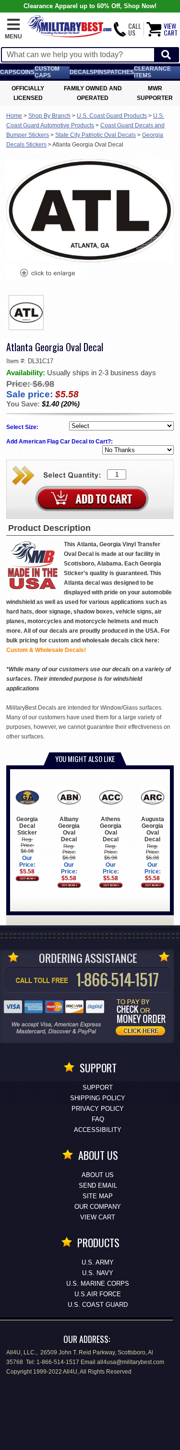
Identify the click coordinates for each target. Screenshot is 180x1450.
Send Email (98, 1185)
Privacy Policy (98, 1108)
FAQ (98, 1119)
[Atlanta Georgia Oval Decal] (47, 274)
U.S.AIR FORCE (97, 1294)
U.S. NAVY (97, 1273)
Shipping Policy (97, 1098)
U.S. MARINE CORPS (97, 1283)
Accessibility (97, 1129)
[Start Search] (166, 55)
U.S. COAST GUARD (98, 1304)
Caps (8, 72)
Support (98, 1087)
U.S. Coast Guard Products (112, 115)
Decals (82, 72)
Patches (120, 72)
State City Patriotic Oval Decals (95, 135)
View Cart (97, 1217)
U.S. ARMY (98, 1262)
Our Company (97, 1206)
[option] (26, 312)
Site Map (98, 1196)
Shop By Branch (49, 115)
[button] (13, 29)
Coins (25, 72)
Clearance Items (152, 72)
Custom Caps (47, 72)
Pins (100, 72)
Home (14, 115)
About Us (98, 1175)
